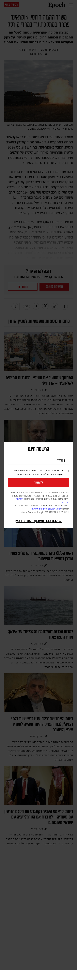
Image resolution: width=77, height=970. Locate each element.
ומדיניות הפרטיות (40, 509)
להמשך (38, 482)
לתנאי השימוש (54, 509)
